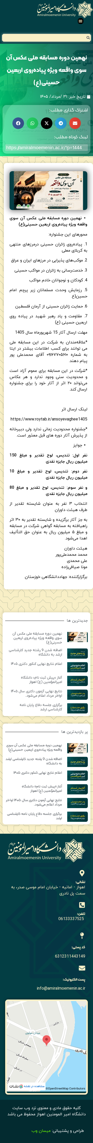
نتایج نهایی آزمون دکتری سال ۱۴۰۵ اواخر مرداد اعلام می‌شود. (36, 693)
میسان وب (41, 1131)
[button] (81, 21)
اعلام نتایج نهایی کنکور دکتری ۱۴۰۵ (36, 663)
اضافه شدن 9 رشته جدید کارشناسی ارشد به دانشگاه (35, 652)
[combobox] (46, 38)
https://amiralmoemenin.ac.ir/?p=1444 (44, 148)
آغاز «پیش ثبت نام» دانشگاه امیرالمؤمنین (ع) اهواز (41, 680)
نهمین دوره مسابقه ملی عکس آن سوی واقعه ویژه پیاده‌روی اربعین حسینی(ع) (37, 638)
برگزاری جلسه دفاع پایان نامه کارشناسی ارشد (41, 707)
